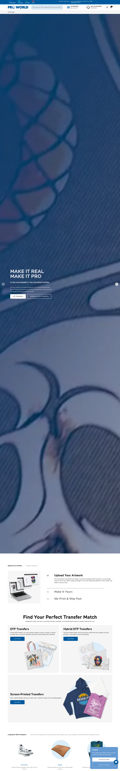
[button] (111, 7)
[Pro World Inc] (18, 7)
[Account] (107, 7)
